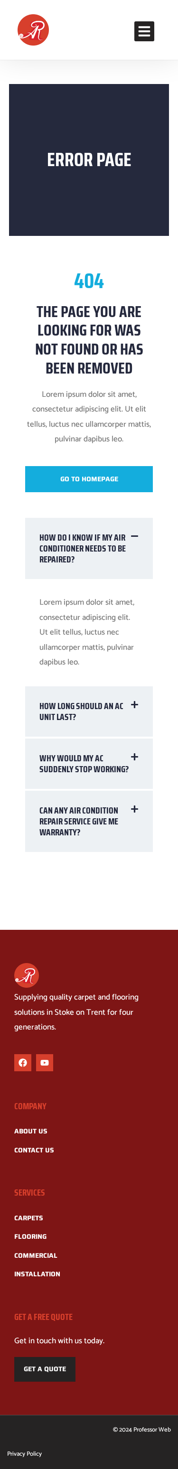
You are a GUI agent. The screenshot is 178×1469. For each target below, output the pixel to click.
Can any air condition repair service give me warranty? (78, 821)
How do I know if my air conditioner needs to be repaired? (82, 548)
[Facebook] (22, 1062)
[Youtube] (44, 1062)
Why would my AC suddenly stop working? (84, 763)
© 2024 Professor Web (142, 1430)
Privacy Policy (24, 1454)
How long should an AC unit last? (81, 711)
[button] (144, 31)
